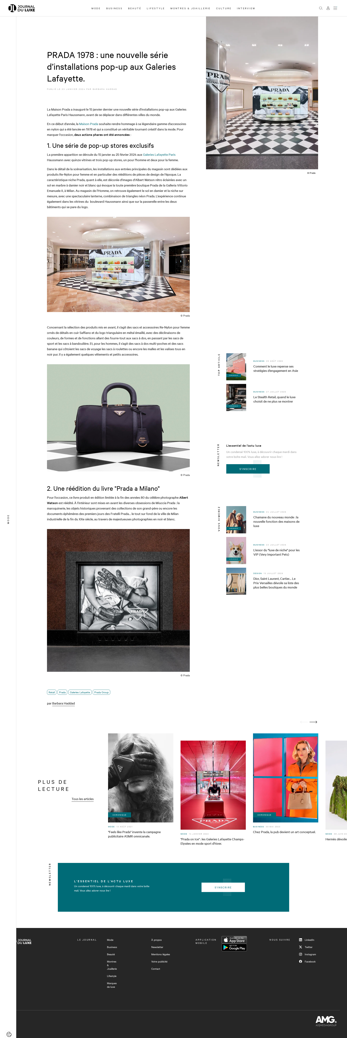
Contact (155, 968)
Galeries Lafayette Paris (159, 154)
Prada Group (101, 692)
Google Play (234, 947)
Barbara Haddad (105, 89)
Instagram (310, 954)
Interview (246, 8)
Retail (52, 692)
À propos (156, 940)
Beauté (135, 8)
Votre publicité (159, 961)
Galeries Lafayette (80, 692)
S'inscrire (248, 469)
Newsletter (157, 947)
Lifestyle (156, 8)
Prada (62, 692)
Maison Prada (88, 124)
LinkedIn (309, 940)
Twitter (308, 947)
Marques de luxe (112, 984)
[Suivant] (313, 722)
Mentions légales (160, 954)
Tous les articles (83, 799)
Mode (96, 8)
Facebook (310, 961)
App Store (234, 940)
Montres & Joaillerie (190, 8)
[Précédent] (304, 722)
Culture (224, 8)
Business (114, 8)
